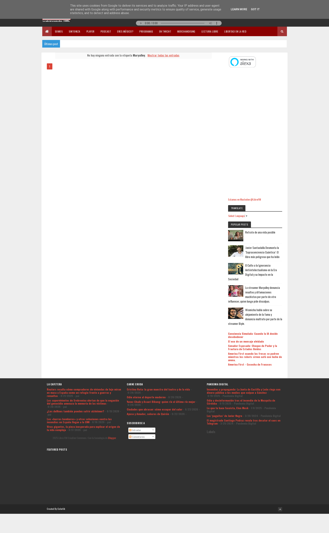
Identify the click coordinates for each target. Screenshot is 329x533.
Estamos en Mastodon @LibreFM (244, 199)
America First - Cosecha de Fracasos (250, 364)
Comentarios (138, 437)
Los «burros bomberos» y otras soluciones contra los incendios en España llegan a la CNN (79, 420)
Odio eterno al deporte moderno (146, 397)
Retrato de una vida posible (260, 232)
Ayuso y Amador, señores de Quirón (148, 414)
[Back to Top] (280, 509)
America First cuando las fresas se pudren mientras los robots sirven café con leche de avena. (255, 356)
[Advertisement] (255, 133)
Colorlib (61, 508)
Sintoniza (74, 31)
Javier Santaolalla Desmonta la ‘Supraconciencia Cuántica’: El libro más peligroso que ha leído (262, 252)
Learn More (239, 9)
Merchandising (186, 31)
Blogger (112, 438)
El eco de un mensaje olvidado (246, 341)
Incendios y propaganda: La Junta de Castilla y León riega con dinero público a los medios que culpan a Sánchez (243, 390)
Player (90, 31)
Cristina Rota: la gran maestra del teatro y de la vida (158, 389)
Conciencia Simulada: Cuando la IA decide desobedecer (253, 335)
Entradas (136, 430)
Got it (255, 9)
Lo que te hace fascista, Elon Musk (227, 408)
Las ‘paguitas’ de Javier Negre (224, 416)
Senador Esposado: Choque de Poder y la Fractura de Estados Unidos (252, 347)
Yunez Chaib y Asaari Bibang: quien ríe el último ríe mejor (161, 402)
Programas (146, 31)
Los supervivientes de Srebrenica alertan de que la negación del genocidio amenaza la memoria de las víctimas (83, 402)
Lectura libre (209, 31)
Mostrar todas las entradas (163, 55)
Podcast (106, 31)
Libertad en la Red (235, 31)
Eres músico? (125, 31)
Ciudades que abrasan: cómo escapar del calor (154, 409)
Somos (59, 31)
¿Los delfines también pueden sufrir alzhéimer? (75, 411)
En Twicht (165, 31)
